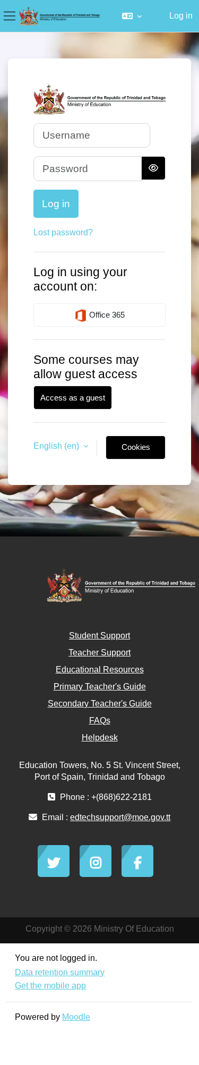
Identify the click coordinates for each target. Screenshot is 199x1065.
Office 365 (106, 314)
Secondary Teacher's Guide (100, 703)
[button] (132, 16)
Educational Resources (100, 669)
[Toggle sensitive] (153, 168)
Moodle (76, 1016)
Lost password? (63, 232)
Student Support (99, 635)
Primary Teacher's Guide (100, 686)
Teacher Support (99, 652)
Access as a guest (72, 397)
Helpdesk (100, 737)
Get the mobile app (50, 985)
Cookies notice (136, 450)
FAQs (99, 720)
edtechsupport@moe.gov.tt (120, 817)
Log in (181, 15)
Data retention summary (60, 972)
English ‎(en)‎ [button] (57, 445)
